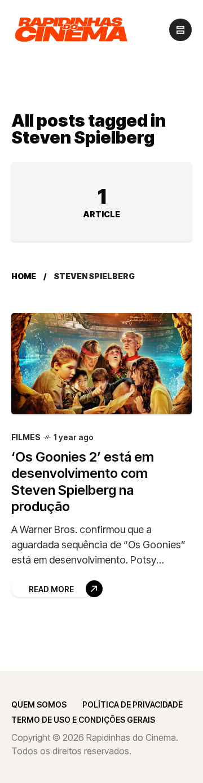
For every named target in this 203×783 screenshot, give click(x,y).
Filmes (26, 437)
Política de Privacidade (132, 704)
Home (23, 276)
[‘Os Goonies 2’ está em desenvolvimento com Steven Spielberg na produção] (101, 363)
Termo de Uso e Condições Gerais (83, 719)
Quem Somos (39, 704)
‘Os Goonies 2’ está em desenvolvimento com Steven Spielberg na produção (82, 481)
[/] (180, 30)
